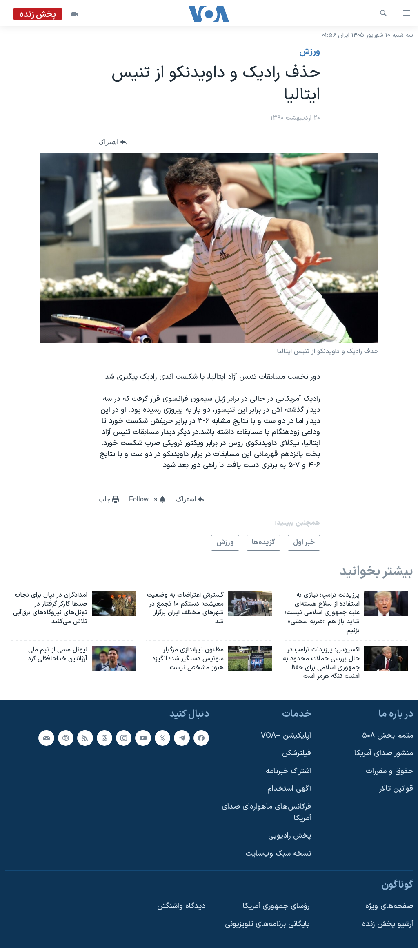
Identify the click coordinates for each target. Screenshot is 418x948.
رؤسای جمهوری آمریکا (276, 906)
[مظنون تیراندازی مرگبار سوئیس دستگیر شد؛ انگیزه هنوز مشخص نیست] (250, 658)
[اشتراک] (46, 738)
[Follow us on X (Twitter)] (162, 738)
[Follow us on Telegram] (181, 738)
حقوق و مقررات (389, 771)
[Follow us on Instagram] (123, 738)
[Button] (112, 142)
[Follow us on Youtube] (143, 738)
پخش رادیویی (289, 836)
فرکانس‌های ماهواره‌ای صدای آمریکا (266, 812)
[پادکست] (65, 738)
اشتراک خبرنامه (288, 771)
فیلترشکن (296, 753)
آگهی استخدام (289, 789)
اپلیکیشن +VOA (286, 735)
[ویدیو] (74, 14)
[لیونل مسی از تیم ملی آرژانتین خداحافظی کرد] (114, 658)
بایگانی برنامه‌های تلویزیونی (267, 924)
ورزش (309, 51)
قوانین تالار (396, 789)
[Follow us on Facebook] (201, 738)
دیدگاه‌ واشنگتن (181, 906)
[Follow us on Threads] (104, 738)
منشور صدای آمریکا (383, 753)
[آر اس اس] (85, 738)
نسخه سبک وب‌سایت (278, 853)
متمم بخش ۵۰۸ (387, 735)
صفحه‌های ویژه (389, 906)
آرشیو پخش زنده (387, 924)
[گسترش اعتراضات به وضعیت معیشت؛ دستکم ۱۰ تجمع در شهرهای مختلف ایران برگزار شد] (250, 603)
